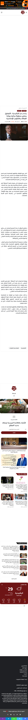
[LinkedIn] (14, 714)
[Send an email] (21, 121)
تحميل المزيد (14, 578)
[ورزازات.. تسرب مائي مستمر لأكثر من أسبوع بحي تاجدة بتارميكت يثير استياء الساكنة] (23, 567)
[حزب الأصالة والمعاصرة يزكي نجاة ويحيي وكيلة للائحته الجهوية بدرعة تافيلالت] (23, 555)
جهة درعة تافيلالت (14, 348)
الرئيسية (24, 108)
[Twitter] (17, 714)
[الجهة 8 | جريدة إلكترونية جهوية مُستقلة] (23, 12)
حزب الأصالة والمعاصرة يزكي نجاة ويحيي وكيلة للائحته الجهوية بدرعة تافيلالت (11, 554)
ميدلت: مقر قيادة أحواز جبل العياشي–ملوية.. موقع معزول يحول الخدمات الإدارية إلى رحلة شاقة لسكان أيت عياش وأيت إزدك (10, 561)
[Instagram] (7, 714)
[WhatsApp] (14, 718)
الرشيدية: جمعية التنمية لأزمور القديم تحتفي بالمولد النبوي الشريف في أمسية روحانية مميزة (21, 503)
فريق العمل (24, 668)
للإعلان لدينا (24, 676)
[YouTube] (10, 714)
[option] (14, 406)
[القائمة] (1, 12)
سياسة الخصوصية (23, 672)
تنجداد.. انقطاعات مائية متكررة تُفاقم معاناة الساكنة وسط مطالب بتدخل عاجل (14, 407)
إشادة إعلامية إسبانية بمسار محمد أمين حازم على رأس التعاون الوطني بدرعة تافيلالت (10, 572)
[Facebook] (20, 714)
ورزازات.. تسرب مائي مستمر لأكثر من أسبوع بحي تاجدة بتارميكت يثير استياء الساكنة (10, 566)
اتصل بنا (25, 674)
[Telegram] (8, 718)
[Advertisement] (14, 30)
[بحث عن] (26, 12)
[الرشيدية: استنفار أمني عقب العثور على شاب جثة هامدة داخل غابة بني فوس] (7, 480)
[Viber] (3, 718)
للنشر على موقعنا (23, 670)
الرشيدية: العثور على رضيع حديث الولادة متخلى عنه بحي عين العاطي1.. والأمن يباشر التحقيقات (7, 503)
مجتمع (20, 108)
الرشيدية (24, 111)
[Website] (14, 396)
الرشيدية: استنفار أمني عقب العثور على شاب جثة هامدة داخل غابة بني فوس (7, 486)
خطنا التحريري (24, 666)
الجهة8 (23, 121)
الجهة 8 (4, 711)
